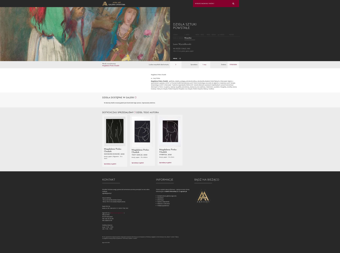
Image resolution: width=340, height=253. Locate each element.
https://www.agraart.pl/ (117, 213)
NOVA (231, 35)
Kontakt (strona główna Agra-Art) (166, 196)
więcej (175, 58)
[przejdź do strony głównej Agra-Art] (105, 3)
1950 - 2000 (211, 35)
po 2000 (221, 35)
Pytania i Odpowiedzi (163, 202)
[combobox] (215, 3)
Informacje (160, 200)
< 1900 (186, 35)
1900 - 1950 (200, 35)
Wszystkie (188, 38)
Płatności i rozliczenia (163, 203)
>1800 (175, 35)
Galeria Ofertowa (116, 5)
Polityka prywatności (163, 205)
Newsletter (160, 198)
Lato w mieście (178, 38)
